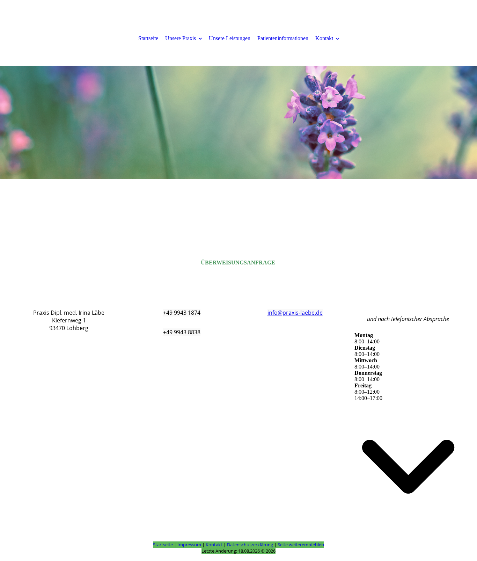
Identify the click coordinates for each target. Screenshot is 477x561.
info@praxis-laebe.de (295, 312)
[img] (238, 122)
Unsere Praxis (180, 38)
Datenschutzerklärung (250, 544)
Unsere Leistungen (229, 38)
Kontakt (324, 38)
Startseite (148, 38)
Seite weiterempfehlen (301, 544)
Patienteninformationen (282, 38)
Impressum (189, 544)
